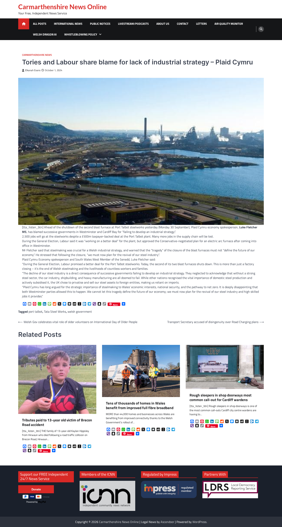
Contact (182, 23)
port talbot (35, 311)
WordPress (199, 522)
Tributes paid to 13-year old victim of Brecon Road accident (57, 422)
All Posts (39, 23)
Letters (201, 23)
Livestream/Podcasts (133, 23)
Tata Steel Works (55, 311)
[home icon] (23, 23)
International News (68, 23)
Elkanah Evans (32, 70)
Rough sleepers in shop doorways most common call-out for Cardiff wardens (220, 397)
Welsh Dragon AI (45, 34)
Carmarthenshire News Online (62, 7)
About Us (162, 23)
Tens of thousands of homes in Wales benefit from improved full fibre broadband (139, 405)
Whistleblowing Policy (80, 34)
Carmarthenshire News (37, 54)
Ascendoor (167, 522)
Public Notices (100, 23)
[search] (261, 29)
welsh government (80, 311)
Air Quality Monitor (228, 23)
